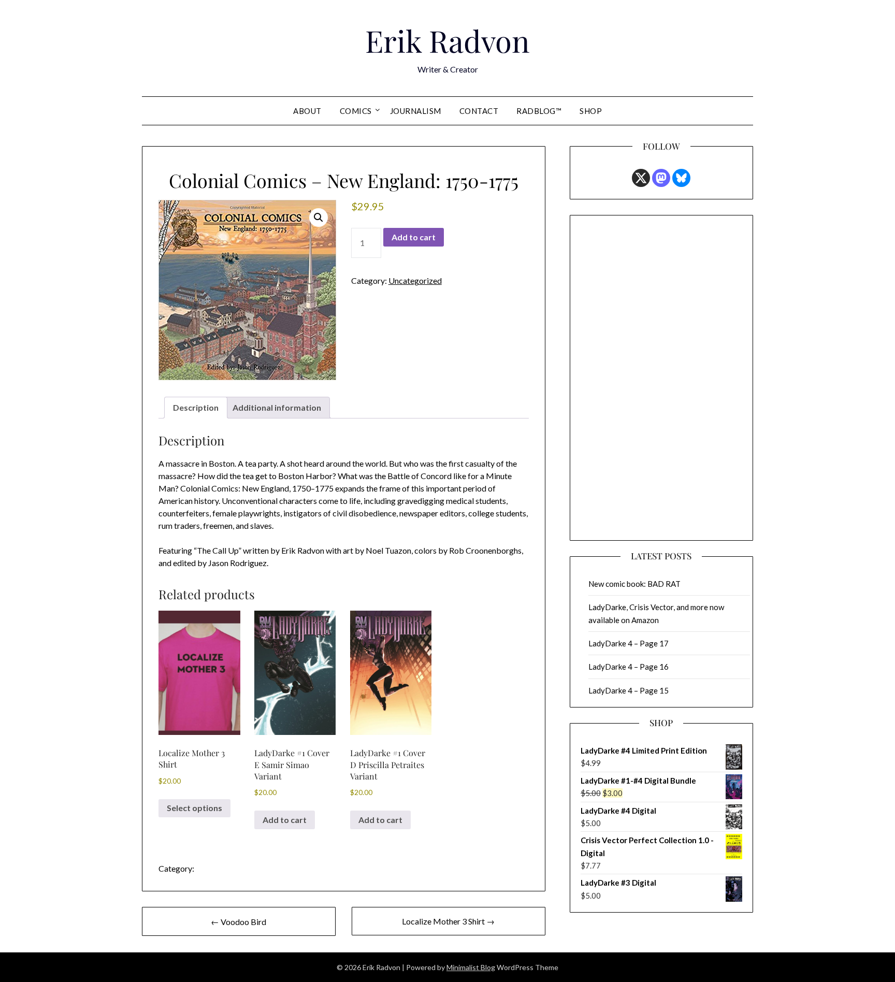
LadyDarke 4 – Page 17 (628, 643)
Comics (356, 110)
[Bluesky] (681, 178)
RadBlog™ (538, 110)
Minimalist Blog (470, 967)
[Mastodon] (661, 178)
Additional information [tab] (277, 407)
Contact (479, 110)
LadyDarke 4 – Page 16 (628, 666)
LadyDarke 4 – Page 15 (628, 690)
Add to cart (414, 237)
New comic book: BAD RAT (634, 583)
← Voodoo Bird (238, 922)
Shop (591, 110)
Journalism (415, 110)
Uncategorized (415, 280)
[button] (318, 217)
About (307, 110)
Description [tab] (196, 407)
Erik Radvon (447, 40)
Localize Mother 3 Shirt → (448, 921)
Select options (194, 808)
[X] (641, 178)
